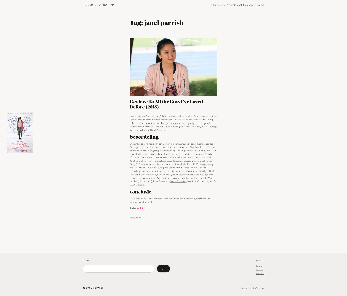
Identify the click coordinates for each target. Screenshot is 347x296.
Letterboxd (260, 273)
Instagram (260, 266)
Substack (259, 269)
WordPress (260, 288)
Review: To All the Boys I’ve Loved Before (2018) (166, 104)
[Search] (163, 269)
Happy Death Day (178, 181)
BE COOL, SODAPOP (98, 5)
